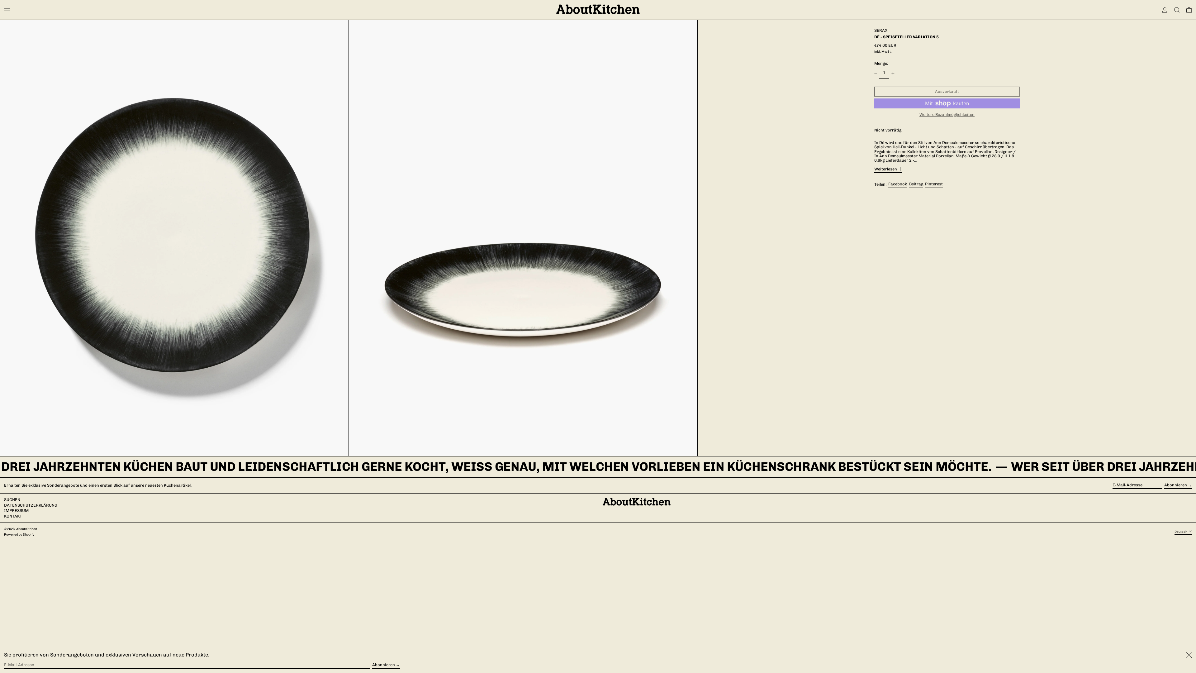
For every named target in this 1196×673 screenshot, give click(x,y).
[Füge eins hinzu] (892, 73)
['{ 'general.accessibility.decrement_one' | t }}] (875, 73)
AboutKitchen (26, 529)
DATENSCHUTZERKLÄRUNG (30, 505)
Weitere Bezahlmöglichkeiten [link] (947, 114)
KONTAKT (13, 516)
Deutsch (1181, 531)
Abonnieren (1175, 485)
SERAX (880, 30)
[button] (1177, 10)
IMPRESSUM (16, 510)
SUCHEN (12, 499)
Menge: (881, 63)
